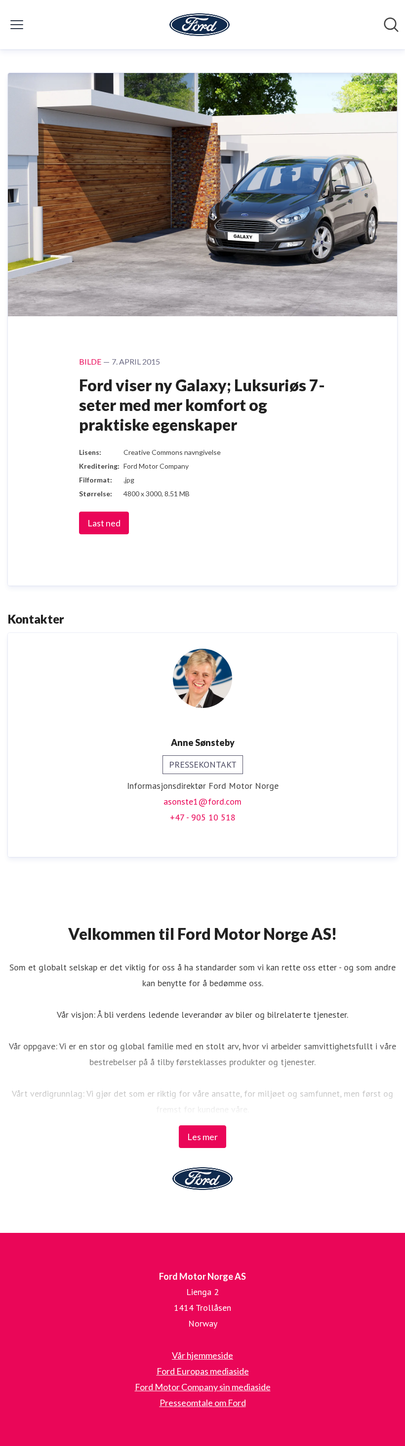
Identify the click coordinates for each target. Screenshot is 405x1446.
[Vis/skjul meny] (17, 24)
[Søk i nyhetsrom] (391, 25)
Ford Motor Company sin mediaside (203, 1386)
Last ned (104, 523)
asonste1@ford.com (202, 801)
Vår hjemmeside (202, 1355)
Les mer (202, 1136)
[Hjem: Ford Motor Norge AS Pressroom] (199, 24)
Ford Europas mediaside (203, 1371)
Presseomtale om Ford (203, 1402)
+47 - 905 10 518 (203, 817)
